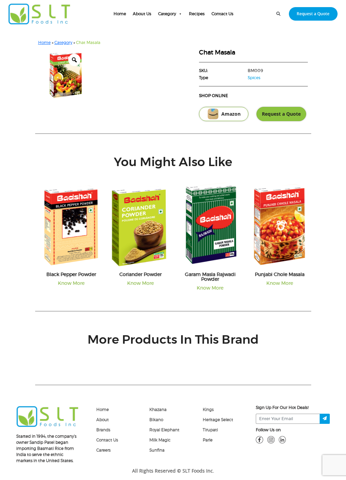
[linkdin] (282, 439)
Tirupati (210, 430)
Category (167, 14)
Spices (254, 78)
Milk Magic (160, 440)
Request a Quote (313, 14)
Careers (103, 450)
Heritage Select (218, 420)
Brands (103, 430)
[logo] (47, 416)
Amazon (231, 114)
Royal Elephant (164, 430)
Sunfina (157, 450)
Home (120, 14)
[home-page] (39, 14)
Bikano (156, 420)
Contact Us (222, 14)
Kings (208, 410)
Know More (69, 283)
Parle (208, 440)
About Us (142, 14)
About (102, 420)
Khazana (158, 410)
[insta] (271, 439)
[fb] (259, 439)
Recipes (197, 14)
